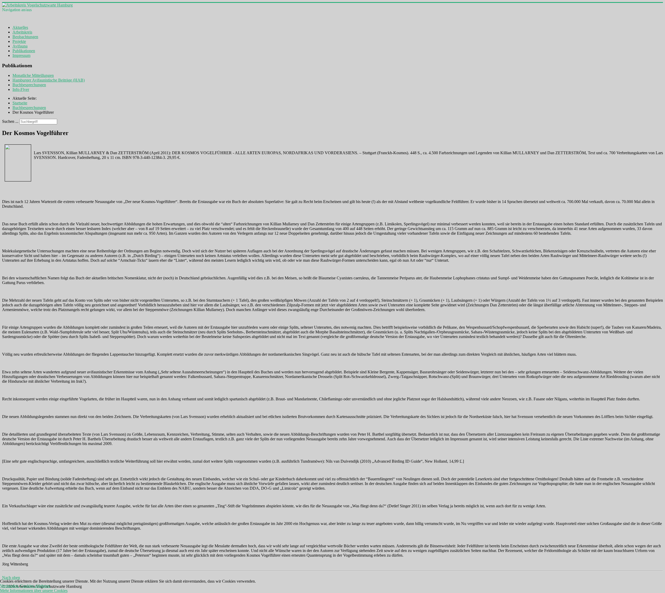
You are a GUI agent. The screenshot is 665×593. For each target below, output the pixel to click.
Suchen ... (10, 121)
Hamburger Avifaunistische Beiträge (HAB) (48, 80)
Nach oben (11, 577)
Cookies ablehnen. (35, 586)
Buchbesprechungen (29, 85)
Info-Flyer (20, 89)
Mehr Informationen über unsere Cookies (34, 590)
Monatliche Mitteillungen (33, 75)
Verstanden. (9, 586)
